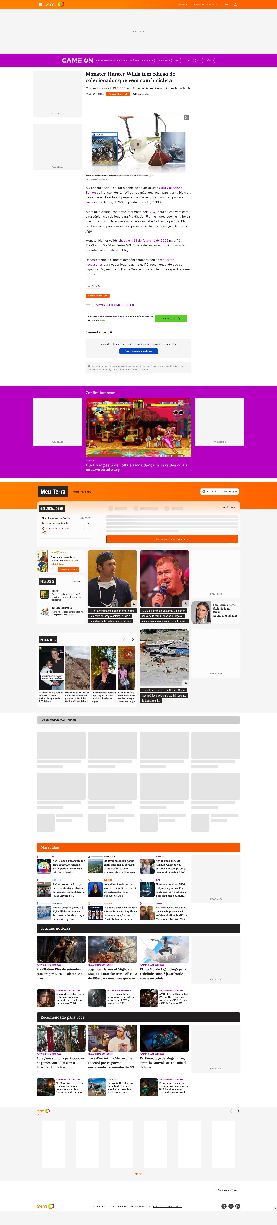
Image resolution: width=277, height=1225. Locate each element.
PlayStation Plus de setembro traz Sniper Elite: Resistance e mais (60, 973)
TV (53, 856)
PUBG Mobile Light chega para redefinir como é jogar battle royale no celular (163, 973)
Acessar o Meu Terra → (83, 491)
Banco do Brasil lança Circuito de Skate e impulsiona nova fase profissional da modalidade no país (120, 1088)
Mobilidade (109, 856)
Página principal (55, 4)
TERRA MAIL (182, 4)
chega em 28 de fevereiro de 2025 (143, 240)
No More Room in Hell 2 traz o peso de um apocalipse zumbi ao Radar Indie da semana (70, 1088)
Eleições (108, 880)
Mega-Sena (57, 903)
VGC (152, 212)
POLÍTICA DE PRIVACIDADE (167, 1206)
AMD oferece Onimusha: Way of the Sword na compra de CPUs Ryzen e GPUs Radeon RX (173, 999)
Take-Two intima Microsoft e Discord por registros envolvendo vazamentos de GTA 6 (112, 1062)
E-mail (226, 4)
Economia (57, 880)
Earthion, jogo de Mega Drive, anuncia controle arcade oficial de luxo (163, 1062)
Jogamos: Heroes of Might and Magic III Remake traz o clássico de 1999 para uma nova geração (112, 973)
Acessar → (78, 581)
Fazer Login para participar (139, 351)
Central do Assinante (205, 4)
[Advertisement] (215, 998)
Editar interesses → (229, 507)
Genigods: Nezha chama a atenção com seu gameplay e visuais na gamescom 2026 (70, 999)
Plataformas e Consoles (108, 305)
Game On (130, 305)
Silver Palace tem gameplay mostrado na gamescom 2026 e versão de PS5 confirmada (121, 999)
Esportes (112, 1079)
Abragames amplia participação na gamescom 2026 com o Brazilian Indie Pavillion (60, 1062)
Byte (158, 880)
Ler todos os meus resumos (172, 539)
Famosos (160, 903)
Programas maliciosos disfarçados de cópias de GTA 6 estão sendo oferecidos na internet (174, 1088)
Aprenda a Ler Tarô (68, 569)
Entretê (159, 856)
